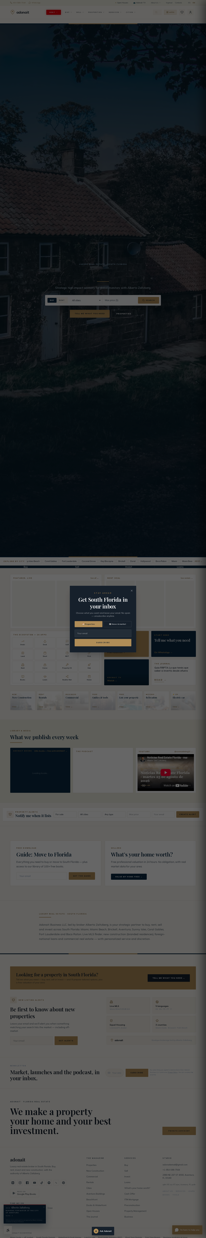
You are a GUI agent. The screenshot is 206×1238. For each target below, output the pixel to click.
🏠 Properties (88, 624)
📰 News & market (117, 624)
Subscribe (103, 642)
